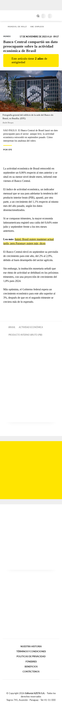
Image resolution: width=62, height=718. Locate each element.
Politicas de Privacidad (31, 656)
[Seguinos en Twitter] (29, 704)
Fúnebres (31, 662)
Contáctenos (31, 672)
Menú (57, 16)
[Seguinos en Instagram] (36, 704)
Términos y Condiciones (31, 652)
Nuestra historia (31, 647)
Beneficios (31, 667)
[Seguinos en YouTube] (33, 704)
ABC (9, 15)
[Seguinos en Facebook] (26, 704)
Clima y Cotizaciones (32, 15)
